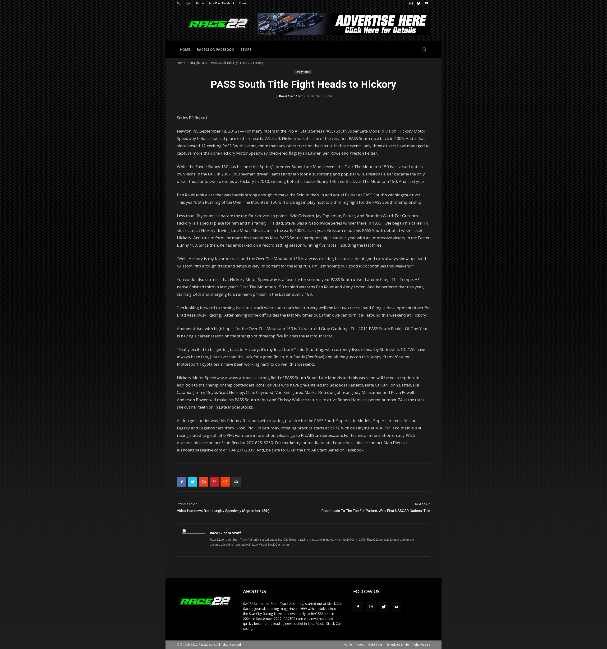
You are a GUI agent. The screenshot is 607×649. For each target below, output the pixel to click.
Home (200, 3)
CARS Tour (375, 645)
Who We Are (422, 645)
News (360, 645)
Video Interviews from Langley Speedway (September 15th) (223, 511)
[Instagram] (410, 3)
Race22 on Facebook (221, 3)
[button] (424, 50)
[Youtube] (426, 3)
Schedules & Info (398, 645)
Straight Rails (198, 63)
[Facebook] (403, 3)
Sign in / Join (184, 3)
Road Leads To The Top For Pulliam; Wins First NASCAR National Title (376, 511)
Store (242, 3)
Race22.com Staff (291, 96)
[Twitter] (418, 3)
